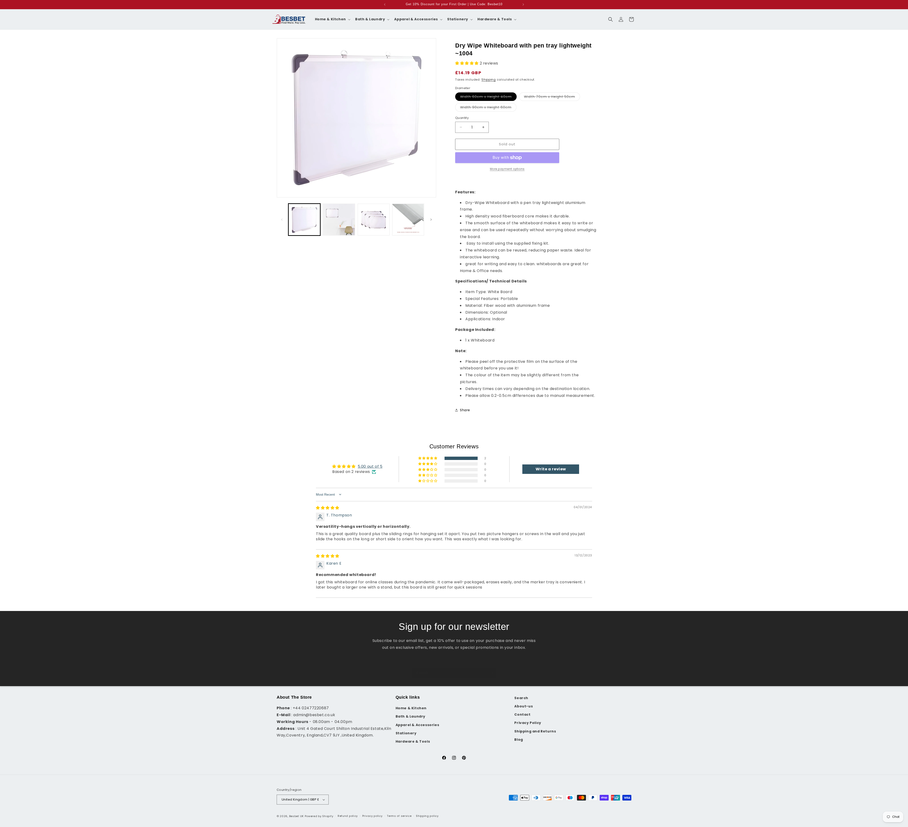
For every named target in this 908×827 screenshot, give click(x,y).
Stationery (406, 733)
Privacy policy (372, 816)
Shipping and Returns (535, 731)
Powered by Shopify (319, 816)
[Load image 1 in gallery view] (304, 220)
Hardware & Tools (413, 741)
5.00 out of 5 (370, 466)
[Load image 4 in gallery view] (374, 220)
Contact (522, 714)
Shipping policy (427, 816)
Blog (518, 739)
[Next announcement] (523, 4)
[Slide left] (282, 219)
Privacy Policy (527, 722)
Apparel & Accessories (417, 725)
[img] (327, 508)
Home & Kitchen (411, 708)
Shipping (488, 80)
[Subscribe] (491, 673)
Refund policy (348, 816)
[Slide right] (431, 219)
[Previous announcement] (385, 4)
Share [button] (465, 410)
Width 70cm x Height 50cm (552, 97)
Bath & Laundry (410, 716)
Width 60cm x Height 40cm (488, 97)
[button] (332, 19)
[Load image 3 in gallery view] (339, 220)
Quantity (462, 118)
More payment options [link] (507, 169)
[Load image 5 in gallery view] (408, 220)
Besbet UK (296, 816)
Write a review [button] (551, 469)
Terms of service (399, 816)
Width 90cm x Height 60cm (488, 108)
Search (521, 698)
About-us (523, 706)
